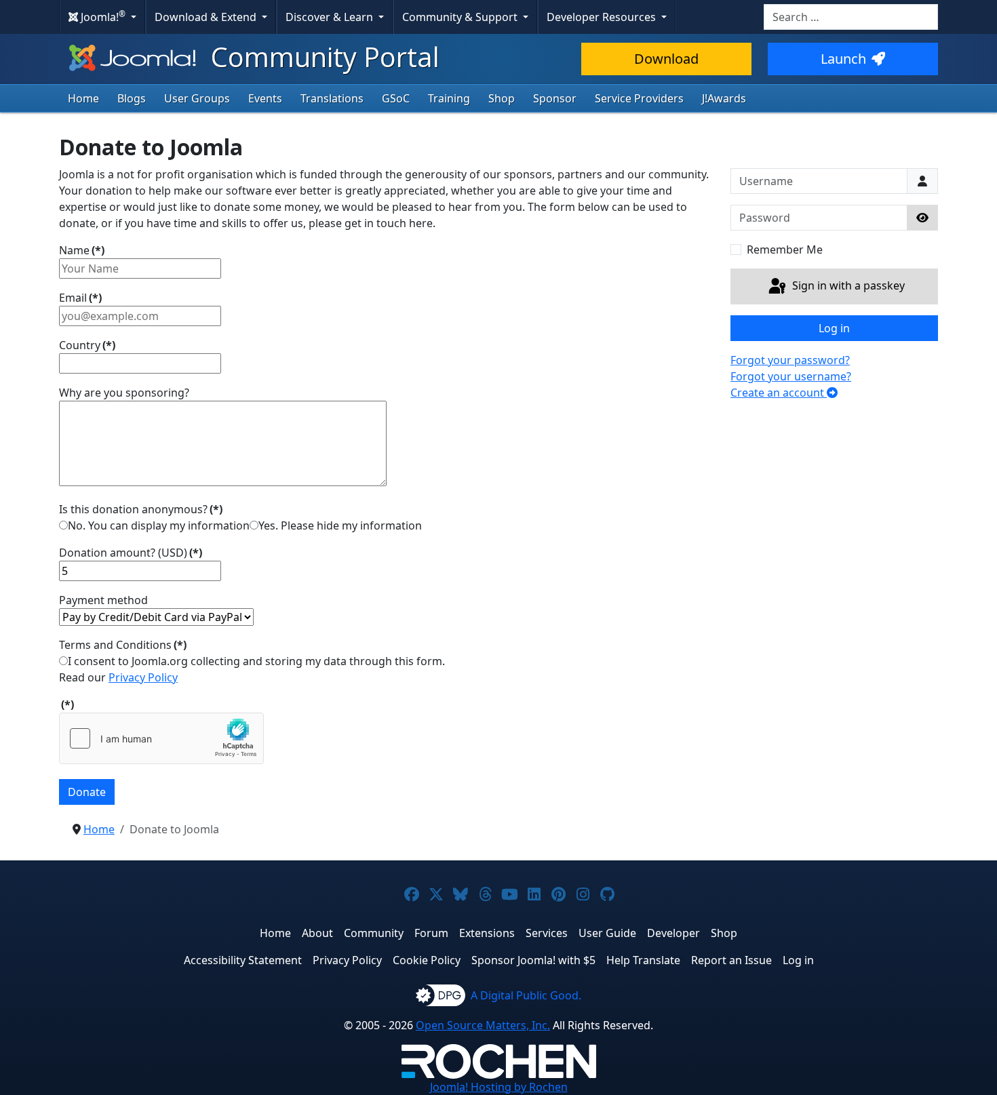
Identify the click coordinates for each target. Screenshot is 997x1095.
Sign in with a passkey (847, 285)
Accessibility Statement (243, 960)
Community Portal (321, 56)
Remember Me (785, 249)
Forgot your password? (790, 360)
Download (666, 58)
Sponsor (554, 98)
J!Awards (724, 98)
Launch (843, 58)
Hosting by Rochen (499, 1086)
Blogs (131, 98)
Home (83, 98)
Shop (501, 98)
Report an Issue (731, 960)
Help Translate (643, 960)
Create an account (778, 392)
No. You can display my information (159, 525)
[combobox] (851, 17)
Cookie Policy (427, 960)
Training (449, 98)
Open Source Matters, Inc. (483, 1025)
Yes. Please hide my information (340, 525)
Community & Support (461, 16)
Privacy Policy (143, 677)
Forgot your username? (790, 376)
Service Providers (639, 98)
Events (265, 98)
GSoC (396, 98)
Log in (834, 328)
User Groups (197, 98)
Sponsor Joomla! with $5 (533, 960)
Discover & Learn (331, 16)
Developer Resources (603, 16)
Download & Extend (207, 16)
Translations (332, 98)
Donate (87, 791)
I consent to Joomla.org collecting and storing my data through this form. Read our (252, 669)
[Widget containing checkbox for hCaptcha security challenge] (161, 738)
